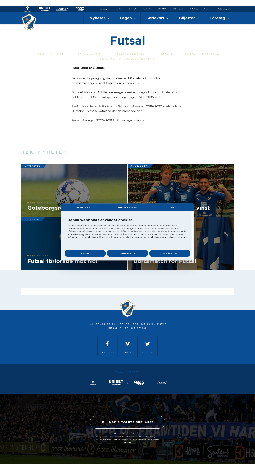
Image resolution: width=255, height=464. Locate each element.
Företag (218, 18)
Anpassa (126, 253)
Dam (61, 54)
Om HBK (133, 9)
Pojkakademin (90, 54)
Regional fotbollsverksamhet (127, 59)
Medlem (119, 9)
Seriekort (156, 18)
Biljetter (187, 18)
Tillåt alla (170, 253)
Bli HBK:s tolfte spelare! (127, 422)
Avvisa (85, 253)
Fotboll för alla (202, 54)
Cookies (208, 9)
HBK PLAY (178, 9)
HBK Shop (193, 9)
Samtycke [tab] (83, 207)
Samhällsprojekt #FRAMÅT (155, 9)
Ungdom (165, 54)
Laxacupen (105, 9)
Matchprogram (224, 9)
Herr (40, 54)
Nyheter (97, 18)
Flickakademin (131, 54)
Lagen (126, 18)
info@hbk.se (118, 328)
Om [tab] (172, 207)
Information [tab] (127, 207)
